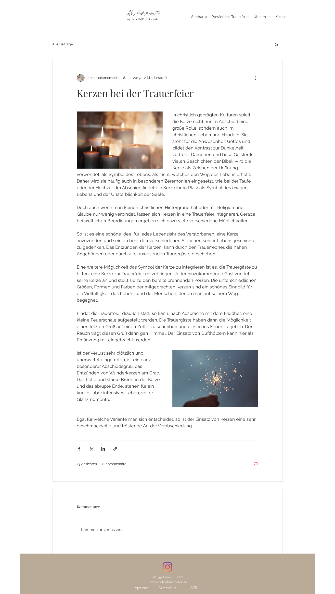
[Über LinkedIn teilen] (103, 448)
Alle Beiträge (62, 44)
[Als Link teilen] (115, 448)
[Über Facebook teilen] (79, 448)
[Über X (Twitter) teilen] (91, 448)
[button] (276, 44)
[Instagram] (167, 567)
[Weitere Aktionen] (255, 78)
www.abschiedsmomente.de (168, 581)
